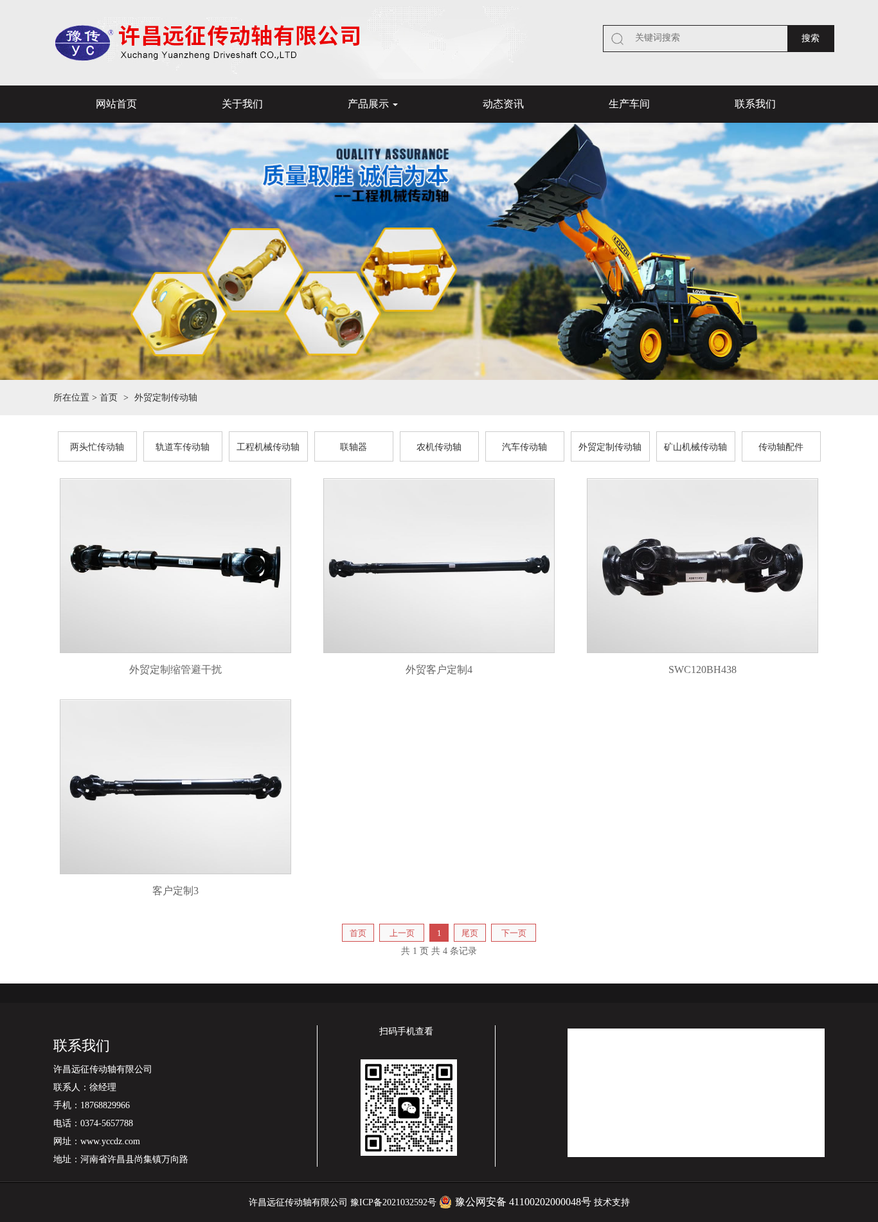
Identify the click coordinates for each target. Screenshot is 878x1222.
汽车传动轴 (524, 447)
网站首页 (116, 103)
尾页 (469, 933)
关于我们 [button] (242, 103)
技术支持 (612, 1202)
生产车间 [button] (629, 103)
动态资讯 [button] (503, 103)
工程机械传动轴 (268, 447)
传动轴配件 (780, 447)
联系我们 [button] (755, 103)
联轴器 (353, 447)
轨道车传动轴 (183, 447)
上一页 (402, 933)
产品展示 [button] (369, 103)
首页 (109, 397)
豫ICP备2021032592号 (393, 1202)
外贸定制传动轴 (609, 447)
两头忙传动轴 (97, 447)
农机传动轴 (439, 447)
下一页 (513, 933)
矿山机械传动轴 (695, 447)
